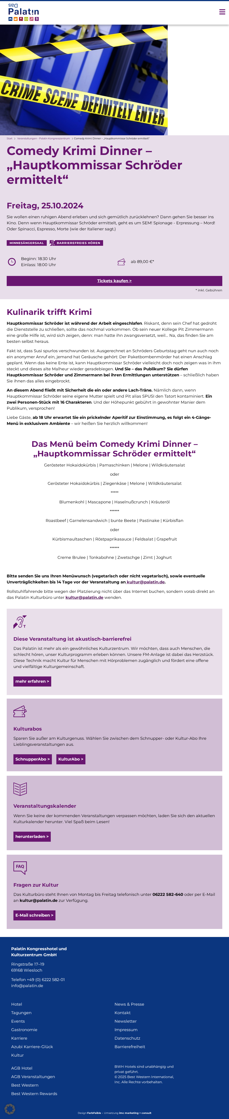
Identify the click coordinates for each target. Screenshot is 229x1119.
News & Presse (129, 1004)
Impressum (126, 1029)
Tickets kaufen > (114, 280)
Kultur (17, 1055)
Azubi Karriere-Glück (32, 1046)
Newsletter (125, 1021)
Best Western (24, 1085)
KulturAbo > (70, 759)
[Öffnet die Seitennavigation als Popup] (222, 11)
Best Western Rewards (34, 1093)
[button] (10, 1109)
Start (9, 138)
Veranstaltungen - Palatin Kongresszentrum (43, 138)
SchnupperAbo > (32, 759)
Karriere (19, 1038)
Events (18, 1021)
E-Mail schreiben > (34, 915)
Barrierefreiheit (129, 1046)
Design (89, 1113)
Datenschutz (127, 1038)
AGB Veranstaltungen (33, 1076)
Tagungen (21, 1012)
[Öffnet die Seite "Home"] (23, 12)
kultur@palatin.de (145, 582)
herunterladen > (32, 836)
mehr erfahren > (32, 681)
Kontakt (122, 1012)
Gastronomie (24, 1029)
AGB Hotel (21, 1068)
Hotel (16, 1004)
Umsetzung (127, 1113)
